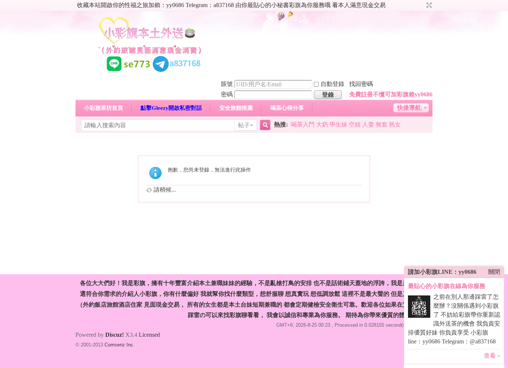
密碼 (227, 94)
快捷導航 (409, 108)
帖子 (244, 125)
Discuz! (114, 335)
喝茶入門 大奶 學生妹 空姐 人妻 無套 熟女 (346, 124)
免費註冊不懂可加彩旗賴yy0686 (391, 94)
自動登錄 (332, 84)
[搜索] (264, 125)
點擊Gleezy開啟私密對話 (171, 108)
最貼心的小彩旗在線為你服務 (446, 286)
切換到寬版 (428, 5)
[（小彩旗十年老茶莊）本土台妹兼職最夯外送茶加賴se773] (149, 74)
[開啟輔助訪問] (422, 5)
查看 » (492, 355)
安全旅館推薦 (236, 108)
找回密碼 (361, 84)
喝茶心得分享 (287, 108)
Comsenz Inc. (120, 345)
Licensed (149, 335)
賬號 (227, 84)
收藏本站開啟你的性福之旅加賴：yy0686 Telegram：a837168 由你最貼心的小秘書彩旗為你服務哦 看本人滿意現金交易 (231, 5)
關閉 (494, 272)
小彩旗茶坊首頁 (103, 108)
